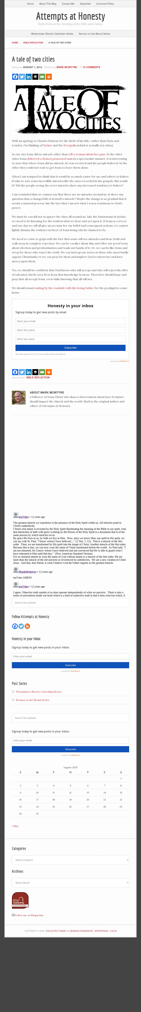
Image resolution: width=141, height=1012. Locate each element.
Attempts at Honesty (70, 16)
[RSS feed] (27, 626)
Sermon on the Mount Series (32, 700)
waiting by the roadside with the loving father (64, 288)
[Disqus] (70, 465)
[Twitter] (22, 77)
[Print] (49, 77)
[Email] (42, 77)
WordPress (101, 930)
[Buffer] (35, 77)
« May (15, 826)
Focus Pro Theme (56, 930)
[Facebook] (15, 77)
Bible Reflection (38, 377)
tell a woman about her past (86, 154)
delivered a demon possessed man (50, 158)
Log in (113, 930)
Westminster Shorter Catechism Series (38, 691)
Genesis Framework (81, 930)
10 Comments (91, 67)
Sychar (48, 145)
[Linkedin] (29, 77)
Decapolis (70, 145)
